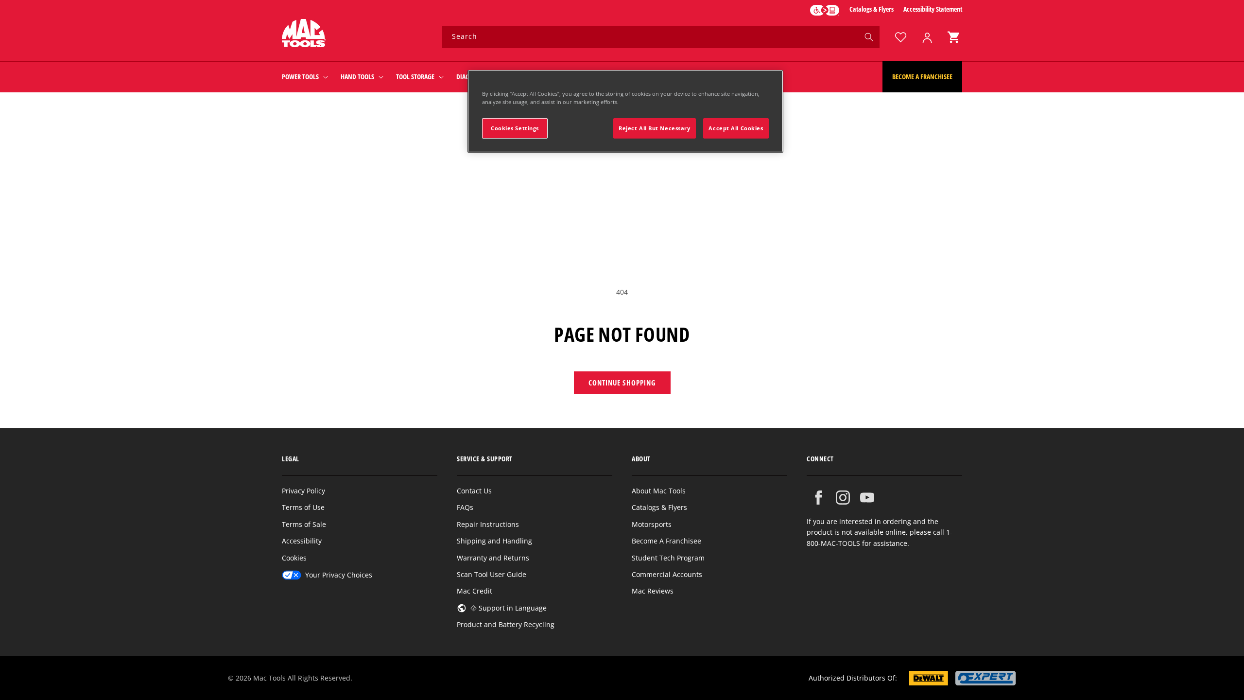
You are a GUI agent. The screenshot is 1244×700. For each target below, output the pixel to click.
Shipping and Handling (494, 540)
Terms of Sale (304, 524)
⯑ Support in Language (508, 607)
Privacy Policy (303, 490)
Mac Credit (474, 590)
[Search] (869, 37)
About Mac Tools (659, 490)
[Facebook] (818, 497)
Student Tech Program (668, 557)
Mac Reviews (653, 590)
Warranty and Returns (493, 557)
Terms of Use (303, 507)
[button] (953, 37)
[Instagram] (843, 497)
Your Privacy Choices (338, 574)
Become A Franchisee (666, 540)
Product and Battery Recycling (505, 624)
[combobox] (661, 37)
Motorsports (652, 524)
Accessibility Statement (932, 9)
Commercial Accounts (667, 574)
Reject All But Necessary (655, 128)
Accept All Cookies (735, 128)
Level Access (825, 10)
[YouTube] (867, 497)
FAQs (465, 507)
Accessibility (302, 540)
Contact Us (474, 490)
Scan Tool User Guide (491, 574)
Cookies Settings (515, 128)
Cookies (294, 557)
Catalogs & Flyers (871, 9)
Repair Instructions (488, 524)
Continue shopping (622, 382)
